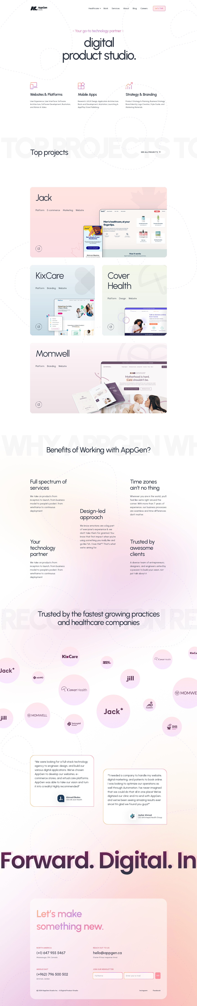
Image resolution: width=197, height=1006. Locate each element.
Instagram (143, 991)
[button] (96, 8)
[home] (38, 8)
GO (157, 975)
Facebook (157, 991)
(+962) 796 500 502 (52, 974)
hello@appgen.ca (107, 953)
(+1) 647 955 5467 (50, 953)
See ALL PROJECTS (149, 152)
